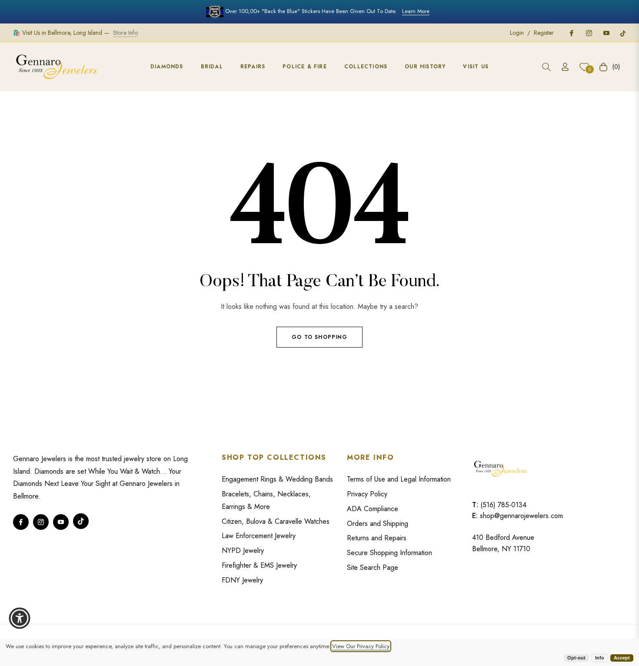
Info (599, 657)
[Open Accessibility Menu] (19, 618)
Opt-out (576, 657)
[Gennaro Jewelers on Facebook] (571, 32)
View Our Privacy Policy (360, 646)
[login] (565, 67)
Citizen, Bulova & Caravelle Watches (275, 521)
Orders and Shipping (377, 524)
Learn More (415, 11)
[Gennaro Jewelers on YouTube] (605, 32)
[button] (546, 67)
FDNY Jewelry (242, 580)
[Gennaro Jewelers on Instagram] (588, 32)
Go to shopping (319, 337)
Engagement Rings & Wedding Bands (277, 479)
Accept (622, 657)
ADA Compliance (372, 509)
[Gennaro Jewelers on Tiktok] (623, 32)
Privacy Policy (367, 494)
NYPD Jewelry (243, 551)
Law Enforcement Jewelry (259, 536)
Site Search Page (372, 567)
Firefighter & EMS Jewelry (259, 565)
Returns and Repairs (376, 538)
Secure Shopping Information (389, 553)
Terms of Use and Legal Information (399, 479)
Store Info (125, 32)
